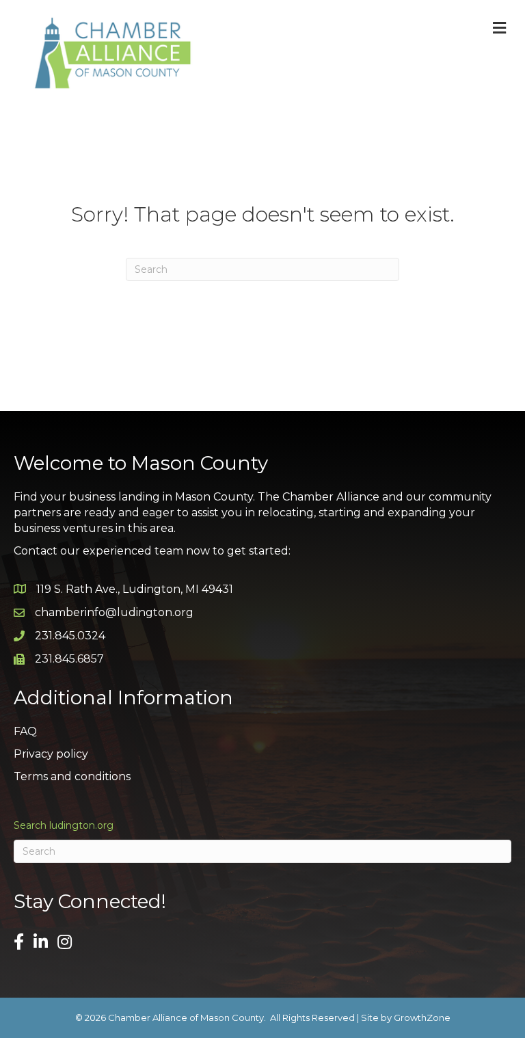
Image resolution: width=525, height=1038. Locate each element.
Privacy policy (51, 753)
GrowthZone (422, 1017)
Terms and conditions (72, 776)
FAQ (25, 731)
